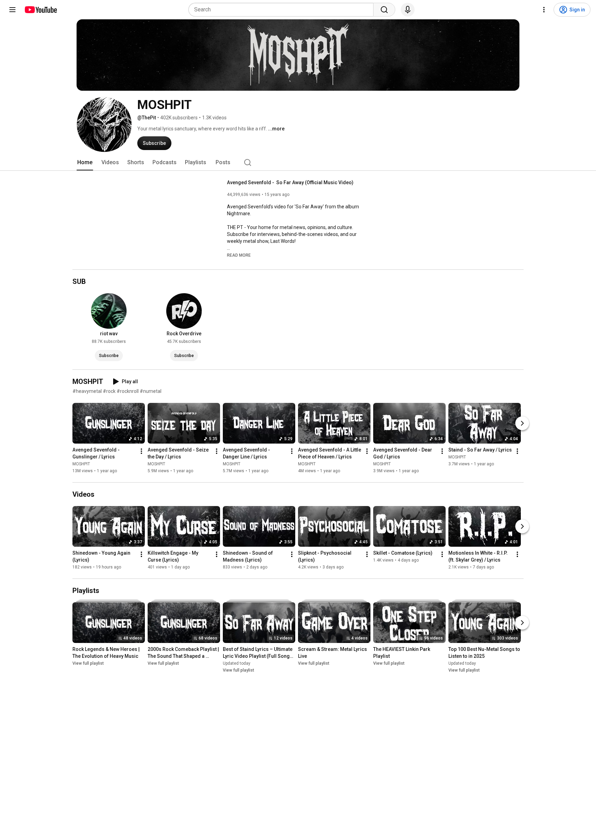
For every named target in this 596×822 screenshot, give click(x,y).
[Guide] (12, 10)
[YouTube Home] (40, 9)
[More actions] (141, 451)
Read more (239, 255)
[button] (239, 254)
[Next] (522, 423)
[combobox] (283, 10)
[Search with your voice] (408, 10)
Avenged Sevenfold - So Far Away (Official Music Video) (290, 182)
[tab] (85, 162)
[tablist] (298, 162)
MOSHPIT (81, 464)
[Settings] (544, 10)
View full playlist (88, 663)
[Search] (384, 10)
